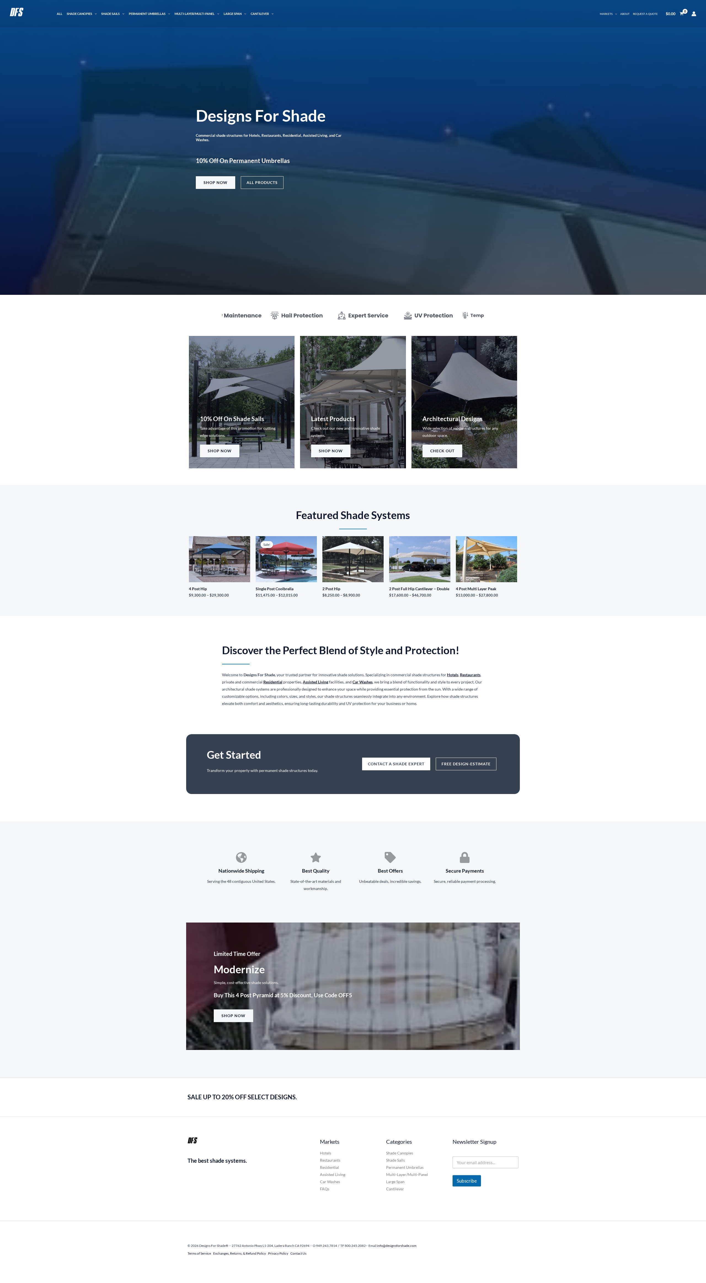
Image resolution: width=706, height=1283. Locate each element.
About (625, 13)
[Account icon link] (693, 13)
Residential (329, 1167)
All (59, 13)
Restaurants (330, 1160)
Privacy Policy (278, 1253)
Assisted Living (315, 682)
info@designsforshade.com (396, 1246)
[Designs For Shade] (29, 13)
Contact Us (298, 1253)
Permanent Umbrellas (147, 13)
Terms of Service (199, 1253)
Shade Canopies (79, 13)
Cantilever (260, 13)
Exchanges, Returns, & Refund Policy (239, 1253)
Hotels (325, 1153)
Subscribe (467, 1181)
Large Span (233, 13)
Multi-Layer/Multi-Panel (195, 13)
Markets (606, 13)
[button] (94, 13)
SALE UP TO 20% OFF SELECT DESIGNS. (242, 1097)
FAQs (324, 1188)
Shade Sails (110, 13)
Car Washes (330, 1181)
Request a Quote (645, 13)
